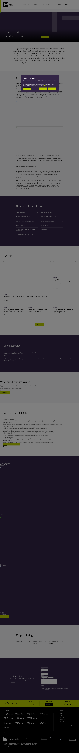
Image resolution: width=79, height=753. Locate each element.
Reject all (52, 88)
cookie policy (44, 85)
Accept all (43, 88)
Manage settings (27, 88)
